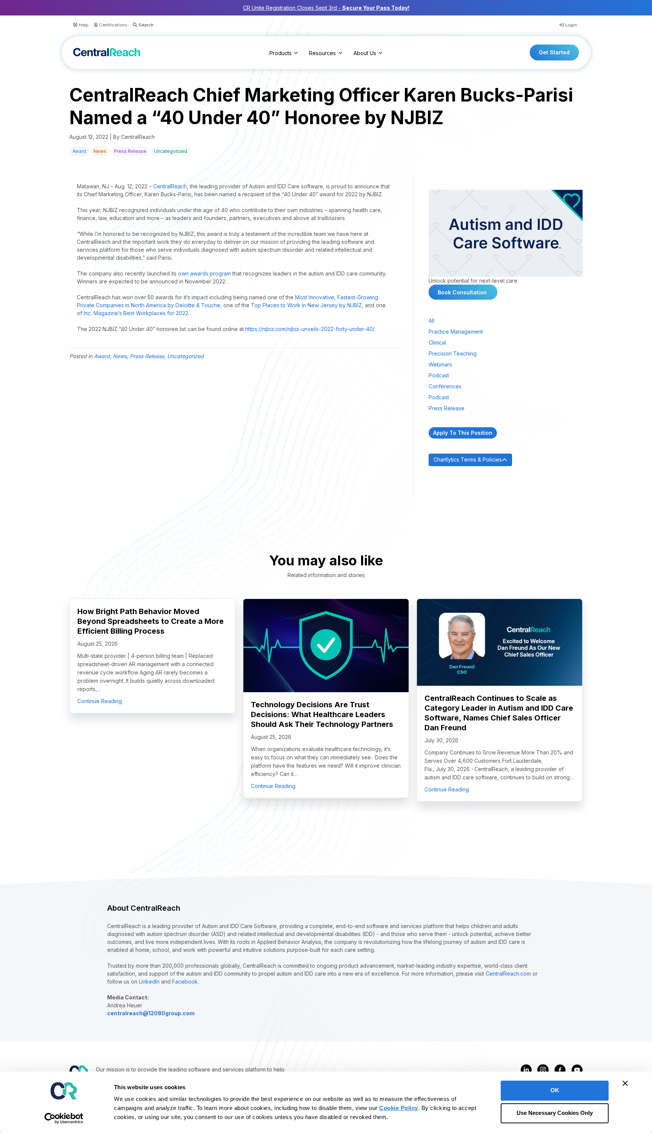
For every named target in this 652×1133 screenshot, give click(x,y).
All (431, 320)
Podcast (439, 375)
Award (79, 151)
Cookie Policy (398, 1108)
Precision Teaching (453, 353)
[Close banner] (625, 1083)
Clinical (437, 342)
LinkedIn (149, 981)
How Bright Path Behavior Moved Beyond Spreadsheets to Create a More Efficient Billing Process (150, 621)
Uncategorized (170, 151)
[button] (140, 25)
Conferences (445, 386)
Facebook (185, 981)
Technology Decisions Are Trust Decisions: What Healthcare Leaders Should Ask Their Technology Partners (322, 714)
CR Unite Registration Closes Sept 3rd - (326, 8)
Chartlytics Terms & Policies (468, 459)
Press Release (130, 151)
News (100, 151)
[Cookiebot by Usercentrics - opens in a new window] (64, 1118)
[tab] (506, 460)
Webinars (440, 364)
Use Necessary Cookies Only (555, 1113)
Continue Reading (99, 700)
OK (555, 1090)
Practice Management (456, 331)
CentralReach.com (508, 973)
